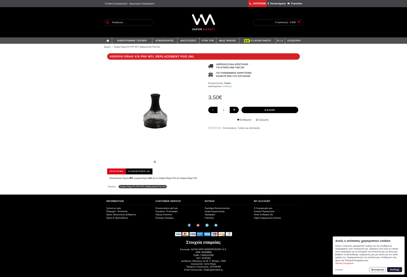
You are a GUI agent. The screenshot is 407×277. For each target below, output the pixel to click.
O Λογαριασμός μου (263, 208)
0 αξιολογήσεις (229, 128)
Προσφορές (210, 214)
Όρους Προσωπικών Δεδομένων (121, 214)
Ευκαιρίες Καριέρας (164, 218)
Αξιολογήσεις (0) (139, 171)
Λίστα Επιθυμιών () (263, 214)
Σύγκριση (264, 119)
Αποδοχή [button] (394, 269)
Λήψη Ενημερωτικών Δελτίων (267, 218)
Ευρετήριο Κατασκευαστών (217, 208)
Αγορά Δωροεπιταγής (215, 211)
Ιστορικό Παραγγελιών (264, 211)
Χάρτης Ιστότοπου (163, 214)
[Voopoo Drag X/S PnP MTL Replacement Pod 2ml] (155, 111)
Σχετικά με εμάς (113, 208)
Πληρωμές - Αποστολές (117, 211)
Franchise (209, 218)
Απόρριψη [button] (339, 270)
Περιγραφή (117, 171)
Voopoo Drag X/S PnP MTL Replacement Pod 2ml (143, 186)
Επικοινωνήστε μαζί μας (166, 208)
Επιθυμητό (245, 119)
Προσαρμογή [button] (377, 269)
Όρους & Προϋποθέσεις (117, 218)
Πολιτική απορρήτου (344, 263)
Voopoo (227, 83)
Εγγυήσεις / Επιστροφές (166, 211)
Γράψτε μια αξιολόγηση (249, 128)
